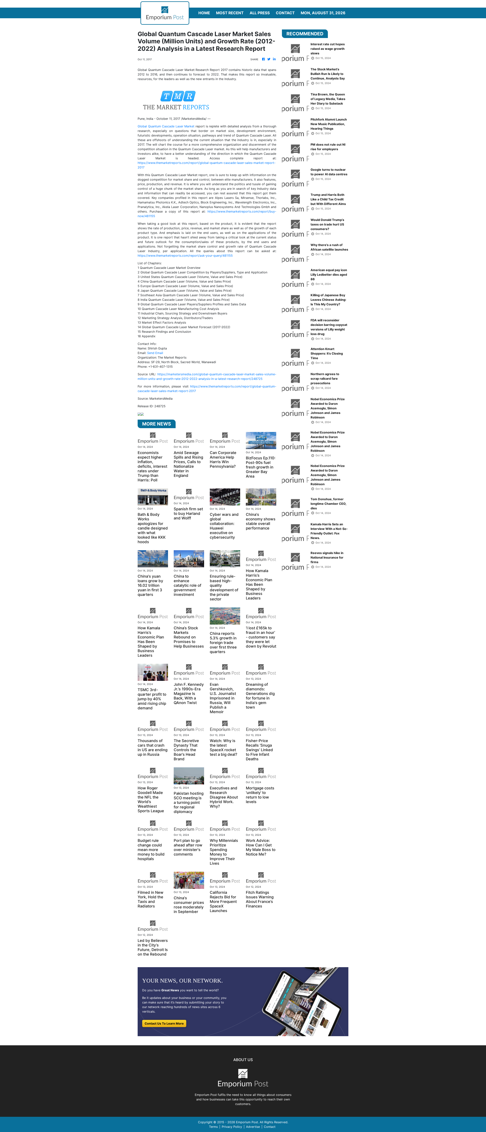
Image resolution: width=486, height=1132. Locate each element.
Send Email (155, 353)
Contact (285, 13)
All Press (260, 13)
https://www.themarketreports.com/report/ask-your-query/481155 (185, 255)
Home (204, 13)
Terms (213, 1127)
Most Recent (230, 13)
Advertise (253, 1127)
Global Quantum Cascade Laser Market (166, 126)
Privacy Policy (232, 1127)
